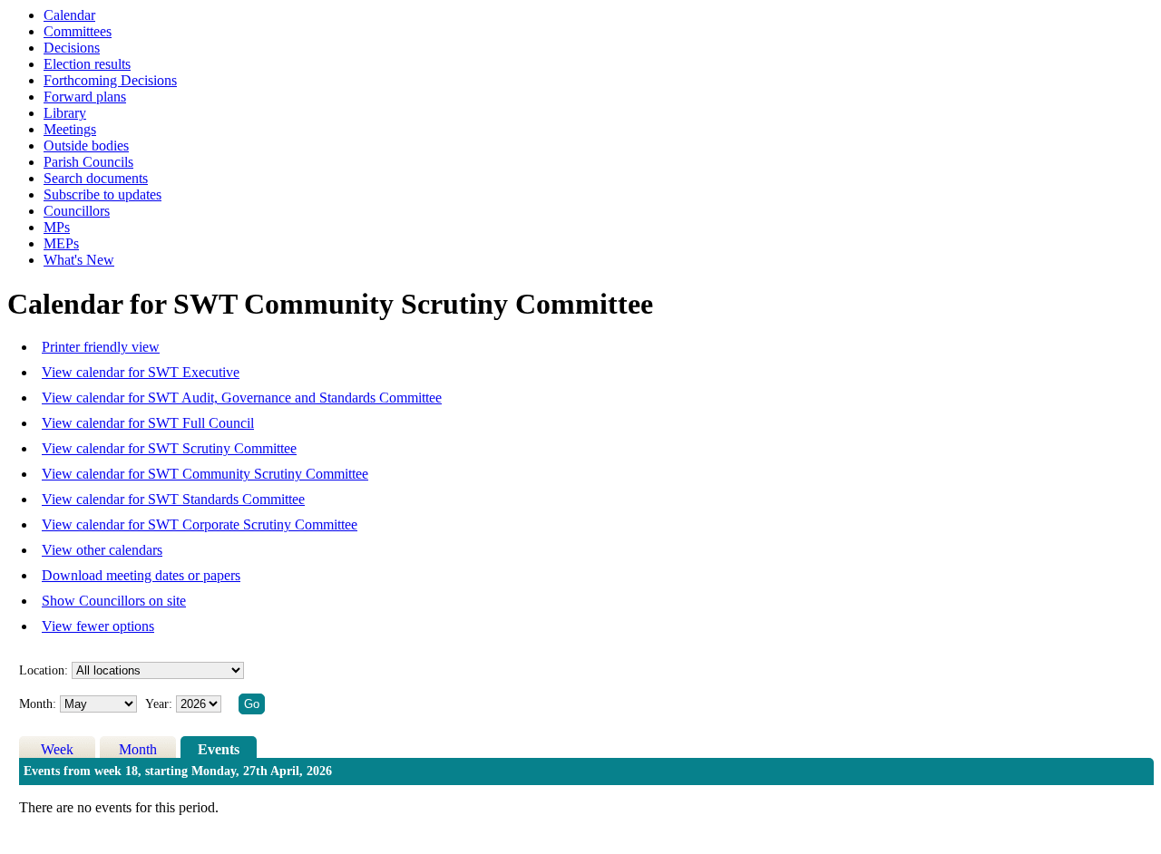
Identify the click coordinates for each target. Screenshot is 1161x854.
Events (218, 749)
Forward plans (85, 96)
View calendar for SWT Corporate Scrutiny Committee (199, 524)
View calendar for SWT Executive (140, 372)
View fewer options (98, 626)
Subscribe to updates (102, 194)
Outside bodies (86, 145)
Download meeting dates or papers (141, 575)
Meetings (70, 129)
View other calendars (102, 550)
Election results (87, 64)
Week (57, 749)
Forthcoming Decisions (110, 80)
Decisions (72, 47)
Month (138, 749)
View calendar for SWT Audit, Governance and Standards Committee (242, 397)
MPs (57, 227)
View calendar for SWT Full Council (148, 423)
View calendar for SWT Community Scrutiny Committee (205, 473)
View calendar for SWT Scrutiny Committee (169, 448)
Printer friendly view (101, 346)
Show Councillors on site (114, 600)
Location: (43, 670)
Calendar (69, 15)
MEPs (61, 243)
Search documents (96, 178)
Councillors (77, 210)
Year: (160, 704)
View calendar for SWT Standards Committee (173, 499)
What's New (79, 259)
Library (65, 113)
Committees (78, 31)
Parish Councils (88, 162)
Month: (37, 704)
